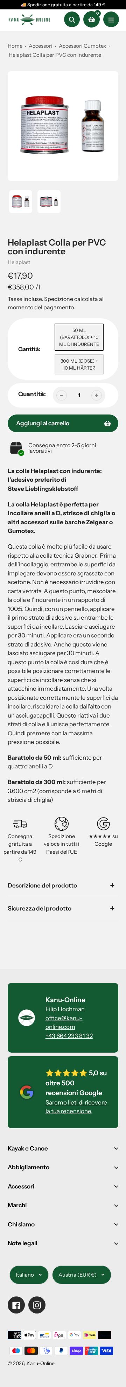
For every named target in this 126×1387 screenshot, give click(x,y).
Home (15, 45)
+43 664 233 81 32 (69, 1035)
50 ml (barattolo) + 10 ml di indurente (79, 337)
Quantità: (32, 393)
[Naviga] (111, 19)
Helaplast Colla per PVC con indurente (55, 55)
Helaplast (19, 262)
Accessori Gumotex (83, 45)
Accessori (40, 45)
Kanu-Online (41, 1363)
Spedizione (59, 298)
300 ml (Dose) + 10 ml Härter (79, 364)
